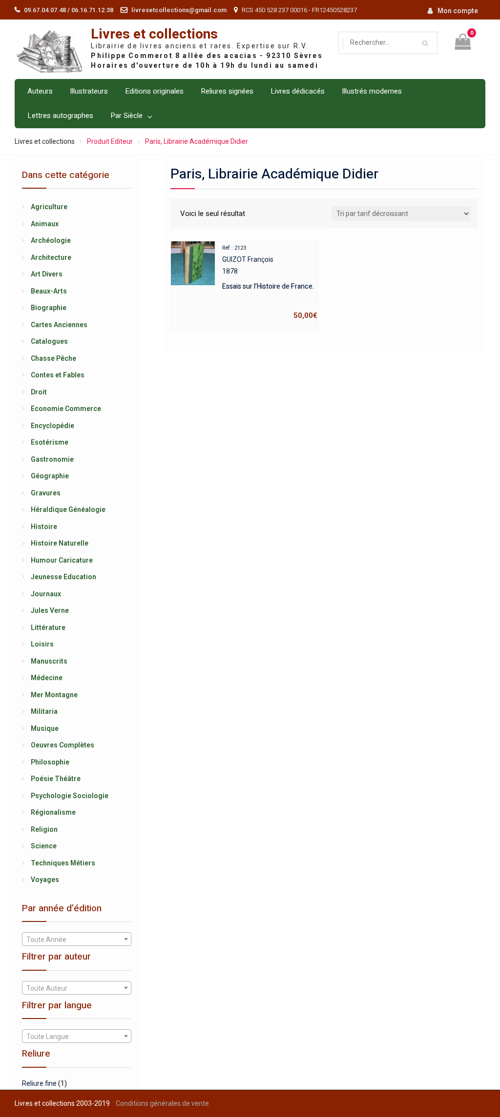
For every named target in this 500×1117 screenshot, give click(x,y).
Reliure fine (39, 1083)
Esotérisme (49, 442)
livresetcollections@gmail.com (179, 10)
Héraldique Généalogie (68, 509)
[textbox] (76, 939)
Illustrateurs (89, 91)
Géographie (50, 476)
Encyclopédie (52, 426)
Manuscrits (49, 661)
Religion (44, 829)
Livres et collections (154, 34)
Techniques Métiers (63, 863)
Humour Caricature (62, 560)
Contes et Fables (57, 375)
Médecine (46, 678)
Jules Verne (50, 610)
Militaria (44, 711)
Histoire (44, 526)
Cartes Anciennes (59, 325)
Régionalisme (53, 812)
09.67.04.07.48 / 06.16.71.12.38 (68, 10)
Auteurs (40, 91)
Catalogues (49, 341)
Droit (39, 392)
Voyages (45, 879)
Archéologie (51, 240)
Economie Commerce (66, 408)
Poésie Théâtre (56, 779)
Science (44, 846)
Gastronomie (52, 459)
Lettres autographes (60, 115)
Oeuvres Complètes (62, 745)
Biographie (48, 308)
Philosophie (50, 762)
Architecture (51, 257)
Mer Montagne (54, 695)
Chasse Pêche (53, 358)
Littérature (48, 627)
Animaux (45, 224)
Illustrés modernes (372, 91)
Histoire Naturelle (59, 543)
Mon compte (458, 11)
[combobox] (76, 939)
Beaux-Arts (49, 291)
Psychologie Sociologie (69, 796)
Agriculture (49, 207)
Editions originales (154, 91)
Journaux (46, 594)
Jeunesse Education (63, 577)
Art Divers (46, 274)
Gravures (46, 493)
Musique (45, 728)
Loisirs (42, 644)
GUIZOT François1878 (269, 282)
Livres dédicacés (298, 91)
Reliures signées (227, 91)
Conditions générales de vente (162, 1103)
